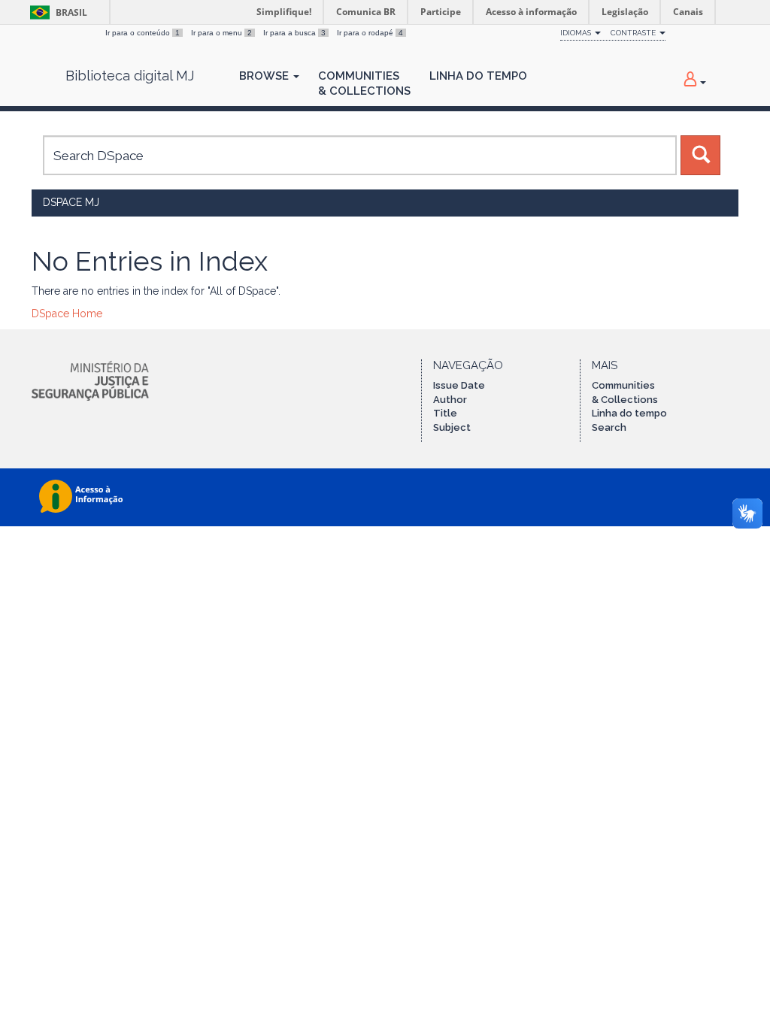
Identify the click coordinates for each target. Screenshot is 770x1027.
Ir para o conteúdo (142, 33)
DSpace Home (67, 313)
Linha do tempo (629, 413)
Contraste (634, 33)
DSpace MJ (71, 202)
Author (450, 399)
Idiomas (576, 33)
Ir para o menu (221, 33)
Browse (265, 76)
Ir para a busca (294, 33)
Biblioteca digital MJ (129, 75)
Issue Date (459, 385)
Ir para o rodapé (370, 33)
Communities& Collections (364, 83)
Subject (452, 427)
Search (609, 427)
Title (445, 413)
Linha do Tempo (478, 76)
